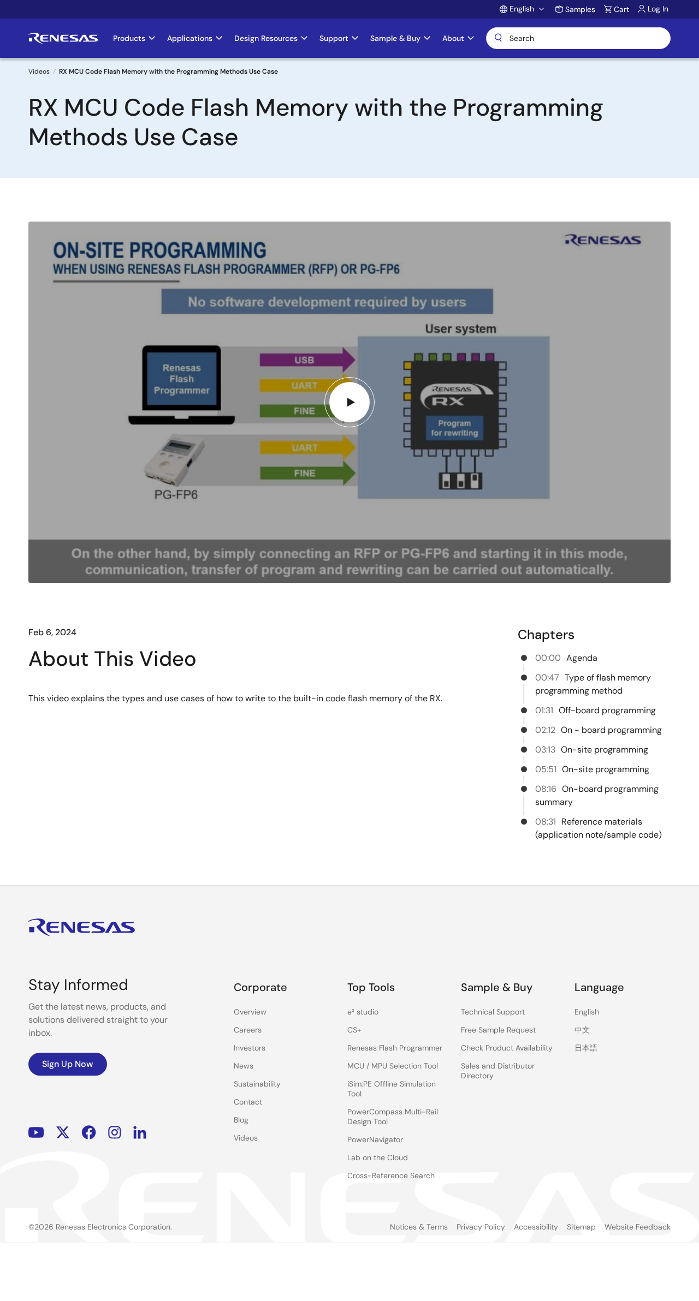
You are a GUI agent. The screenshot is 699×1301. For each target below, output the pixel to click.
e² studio (362, 1012)
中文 (582, 1030)
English (586, 1012)
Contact (248, 1102)
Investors (249, 1048)
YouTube (36, 1132)
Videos (39, 71)
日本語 (585, 1048)
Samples (580, 9)
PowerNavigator (375, 1139)
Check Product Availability (507, 1048)
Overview (250, 1012)
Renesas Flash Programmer (394, 1048)
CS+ (354, 1030)
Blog (241, 1120)
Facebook (88, 1132)
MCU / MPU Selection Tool (392, 1066)
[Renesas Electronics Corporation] (63, 38)
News (243, 1066)
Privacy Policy (481, 1227)
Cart (621, 9)
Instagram (114, 1132)
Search (578, 38)
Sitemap (581, 1227)
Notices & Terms (419, 1227)
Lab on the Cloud (377, 1157)
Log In (658, 8)
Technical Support (493, 1012)
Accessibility (536, 1227)
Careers (248, 1030)
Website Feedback (638, 1227)
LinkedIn (139, 1132)
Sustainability (257, 1084)
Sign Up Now (67, 1064)
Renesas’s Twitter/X (62, 1132)
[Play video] (349, 402)
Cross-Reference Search (391, 1175)
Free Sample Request (498, 1030)
